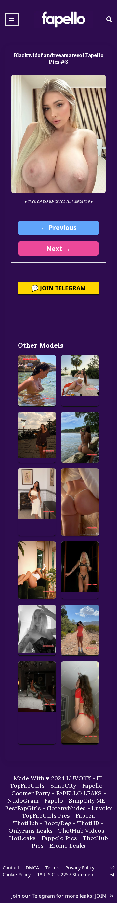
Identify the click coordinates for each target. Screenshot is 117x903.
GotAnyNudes (66, 808)
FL (100, 778)
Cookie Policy (17, 874)
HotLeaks (22, 838)
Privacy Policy (79, 868)
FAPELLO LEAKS (79, 793)
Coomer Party (30, 793)
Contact (11, 868)
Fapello (92, 785)
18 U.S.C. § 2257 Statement (66, 874)
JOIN (100, 895)
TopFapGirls (27, 785)
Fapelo (54, 800)
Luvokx (102, 808)
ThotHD (88, 823)
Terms (52, 868)
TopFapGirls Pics (46, 815)
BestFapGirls (23, 808)
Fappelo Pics (59, 838)
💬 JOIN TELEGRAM (58, 288)
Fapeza (85, 815)
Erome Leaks (67, 845)
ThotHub (25, 823)
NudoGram (23, 800)
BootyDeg (58, 823)
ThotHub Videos (81, 830)
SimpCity (63, 785)
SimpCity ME (87, 800)
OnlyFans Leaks (30, 830)
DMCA (32, 868)
